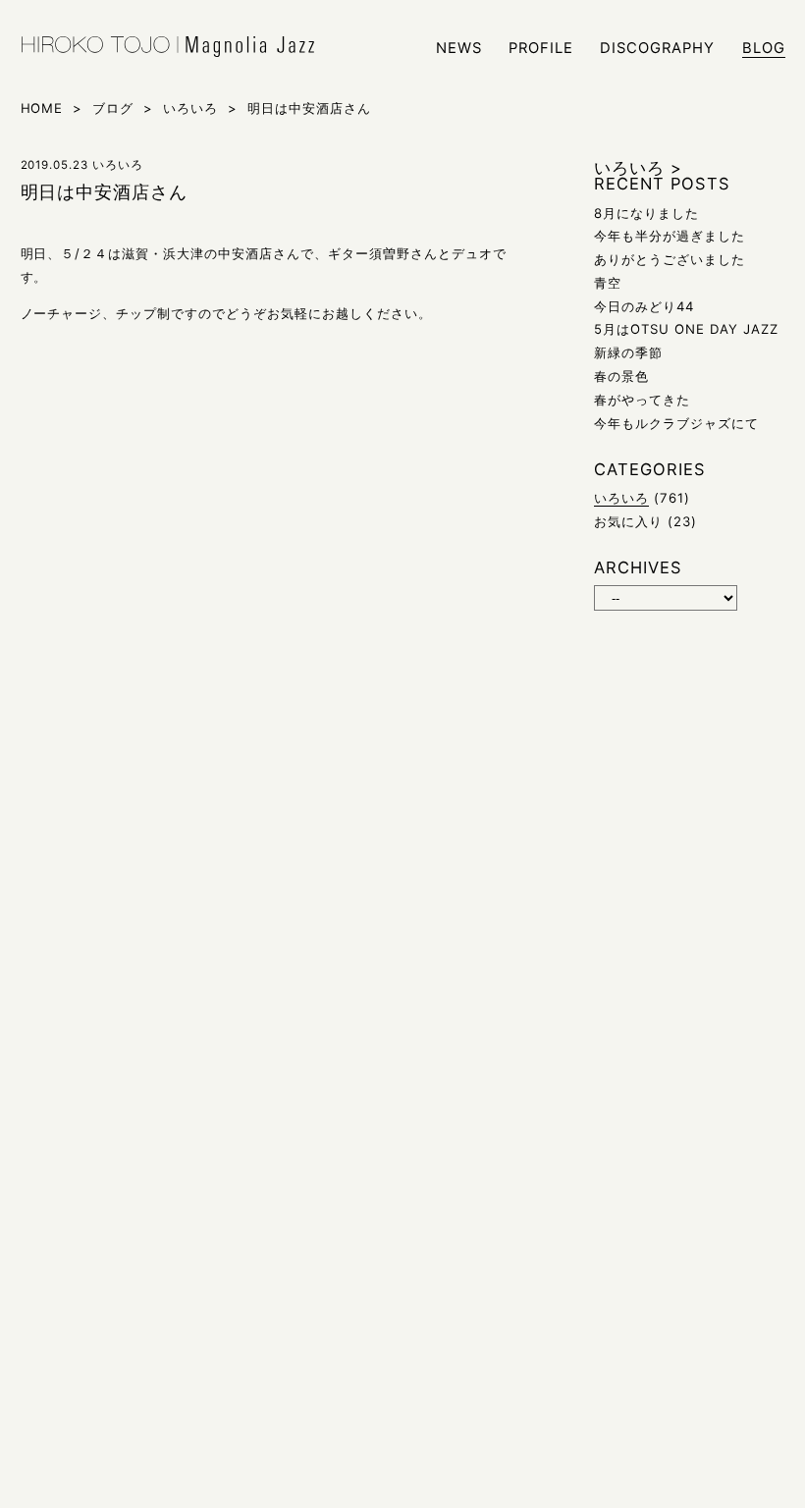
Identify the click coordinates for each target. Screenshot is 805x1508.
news (459, 48)
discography (657, 48)
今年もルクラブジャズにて (676, 423)
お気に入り (628, 521)
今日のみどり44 (644, 306)
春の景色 (621, 376)
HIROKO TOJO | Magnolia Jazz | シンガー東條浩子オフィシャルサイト (168, 47)
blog (763, 48)
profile (541, 48)
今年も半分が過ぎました (669, 235)
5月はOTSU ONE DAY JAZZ (686, 329)
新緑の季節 (628, 352)
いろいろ (621, 498)
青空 (607, 283)
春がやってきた (642, 399)
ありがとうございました (669, 259)
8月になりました (646, 213)
